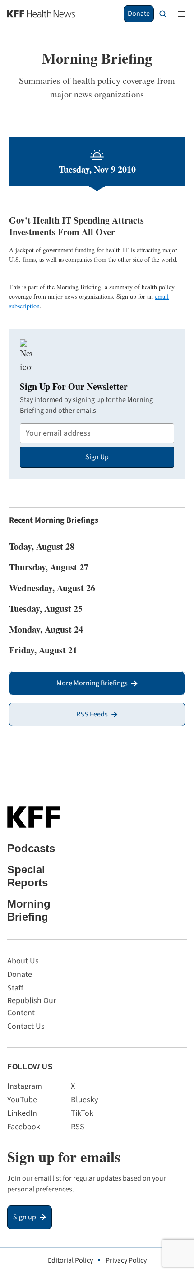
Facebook (23, 1126)
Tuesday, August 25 (46, 608)
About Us (23, 961)
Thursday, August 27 (48, 567)
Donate (139, 13)
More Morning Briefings (92, 683)
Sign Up (97, 457)
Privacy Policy (126, 1260)
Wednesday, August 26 (52, 587)
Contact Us (26, 1026)
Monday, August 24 (46, 629)
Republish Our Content (31, 1006)
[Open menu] (181, 14)
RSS (77, 1126)
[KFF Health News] (41, 14)
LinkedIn (22, 1113)
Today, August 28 (41, 546)
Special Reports (27, 876)
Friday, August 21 (43, 650)
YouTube (22, 1099)
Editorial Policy (70, 1260)
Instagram (24, 1086)
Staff (15, 988)
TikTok (82, 1113)
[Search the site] (162, 14)
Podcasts (31, 848)
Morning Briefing (29, 910)
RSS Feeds (92, 714)
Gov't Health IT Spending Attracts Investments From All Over (76, 226)
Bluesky (84, 1099)
